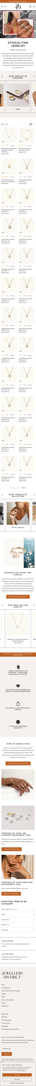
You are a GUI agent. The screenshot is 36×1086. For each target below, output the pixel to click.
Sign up (6, 1054)
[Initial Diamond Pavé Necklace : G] (9, 464)
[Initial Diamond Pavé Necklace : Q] (9, 315)
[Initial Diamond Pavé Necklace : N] (27, 345)
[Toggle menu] (2, 6)
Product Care (5, 1023)
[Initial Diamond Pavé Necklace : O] (9, 345)
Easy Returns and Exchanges (10, 991)
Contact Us (4, 1006)
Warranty (4, 1017)
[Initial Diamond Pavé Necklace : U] (9, 256)
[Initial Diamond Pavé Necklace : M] (9, 374)
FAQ (2, 997)
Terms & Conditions (7, 1000)
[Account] (30, 6)
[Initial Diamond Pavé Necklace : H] (27, 434)
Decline (17, 1079)
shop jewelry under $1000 (18, 763)
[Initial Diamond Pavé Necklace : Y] (9, 196)
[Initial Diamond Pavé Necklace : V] (27, 226)
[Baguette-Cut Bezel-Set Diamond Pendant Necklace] (9, 135)
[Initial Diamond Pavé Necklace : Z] (27, 166)
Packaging (4, 1026)
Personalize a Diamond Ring (10, 1029)
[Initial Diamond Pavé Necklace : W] (9, 226)
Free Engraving (6, 1020)
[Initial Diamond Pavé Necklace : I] (9, 434)
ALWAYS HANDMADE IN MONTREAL (18, 1)
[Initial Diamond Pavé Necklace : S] (9, 285)
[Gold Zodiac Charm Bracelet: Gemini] (27, 135)
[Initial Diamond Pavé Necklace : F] (27, 464)
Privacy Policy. (21, 1070)
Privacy (3, 1003)
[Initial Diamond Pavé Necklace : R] (27, 285)
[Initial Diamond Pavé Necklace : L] (27, 374)
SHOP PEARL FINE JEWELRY (18, 596)
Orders (3, 994)
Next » (24, 488)
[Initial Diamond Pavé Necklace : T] (27, 256)
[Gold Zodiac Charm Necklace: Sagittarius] (9, 166)
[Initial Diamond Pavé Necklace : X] (27, 196)
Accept (17, 1075)
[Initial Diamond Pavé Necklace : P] (27, 315)
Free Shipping (5, 988)
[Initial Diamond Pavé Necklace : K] (9, 404)
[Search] (6, 6)
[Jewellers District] (18, 6)
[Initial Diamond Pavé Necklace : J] (27, 404)
